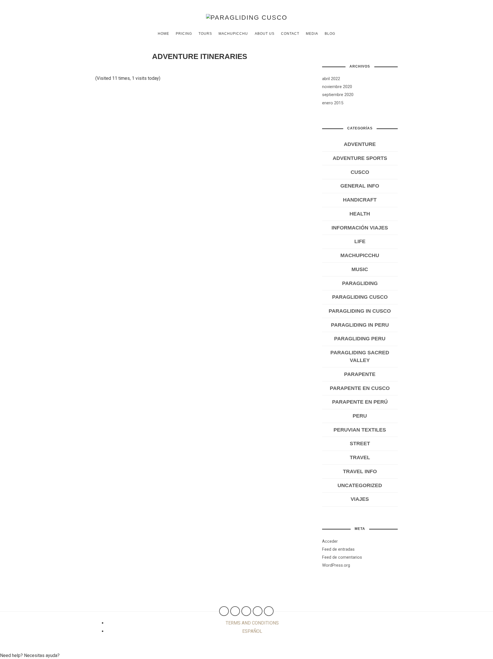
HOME (163, 34)
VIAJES (360, 499)
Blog (330, 34)
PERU (360, 416)
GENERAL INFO (359, 186)
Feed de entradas (338, 549)
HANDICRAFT (360, 200)
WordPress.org (336, 565)
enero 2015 (332, 102)
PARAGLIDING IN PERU (360, 325)
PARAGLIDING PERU (359, 338)
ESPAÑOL (252, 631)
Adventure (360, 144)
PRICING (184, 34)
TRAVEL (360, 457)
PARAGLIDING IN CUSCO (360, 311)
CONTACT (290, 34)
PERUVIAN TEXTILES (360, 430)
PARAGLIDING (360, 283)
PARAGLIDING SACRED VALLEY (359, 356)
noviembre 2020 (337, 86)
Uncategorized (360, 485)
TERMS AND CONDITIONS (252, 623)
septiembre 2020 (337, 94)
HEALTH (359, 214)
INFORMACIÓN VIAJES (360, 228)
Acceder (330, 541)
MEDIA (312, 34)
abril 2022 (331, 78)
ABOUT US (264, 34)
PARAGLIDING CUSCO (360, 297)
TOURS (205, 34)
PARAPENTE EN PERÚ (360, 402)
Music (359, 269)
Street (360, 443)
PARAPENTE (359, 374)
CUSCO (360, 172)
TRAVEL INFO (360, 471)
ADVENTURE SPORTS (360, 158)
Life (359, 241)
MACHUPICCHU (233, 34)
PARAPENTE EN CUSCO (360, 388)
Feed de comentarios (342, 557)
